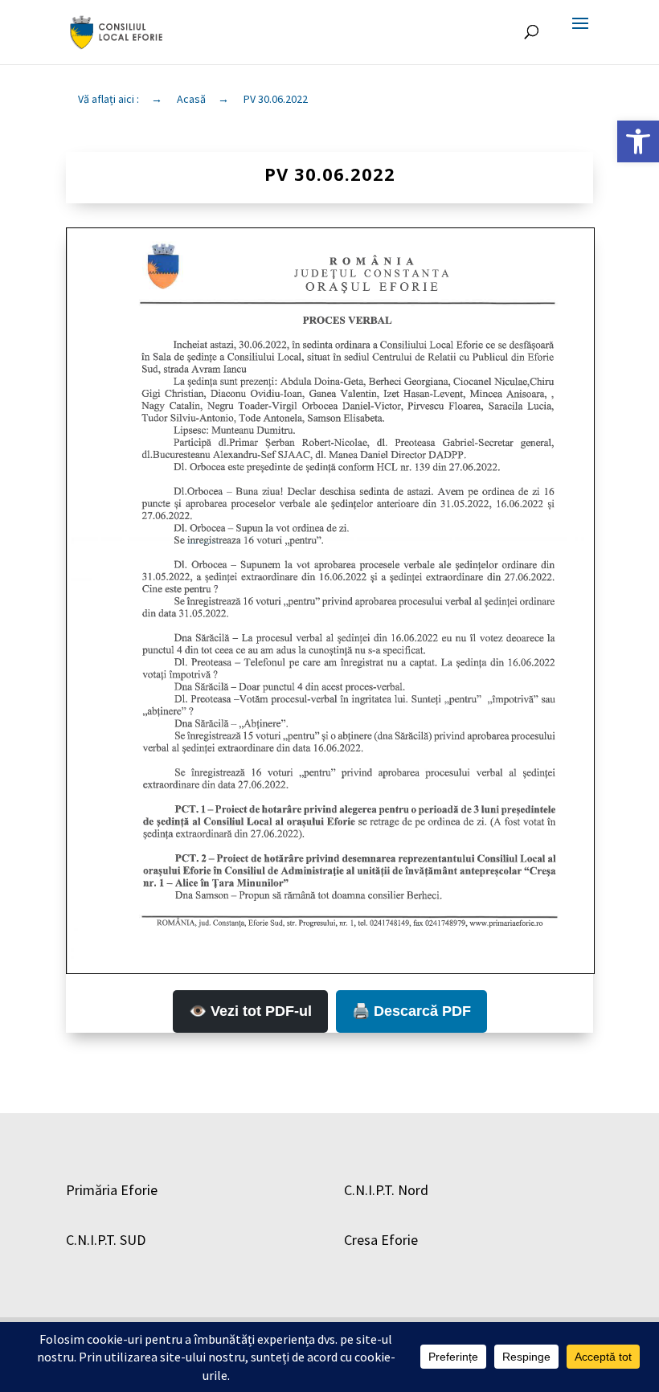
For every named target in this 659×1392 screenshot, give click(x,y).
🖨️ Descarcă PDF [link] (411, 1011)
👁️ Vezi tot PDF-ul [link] (250, 1011)
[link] (638, 141)
